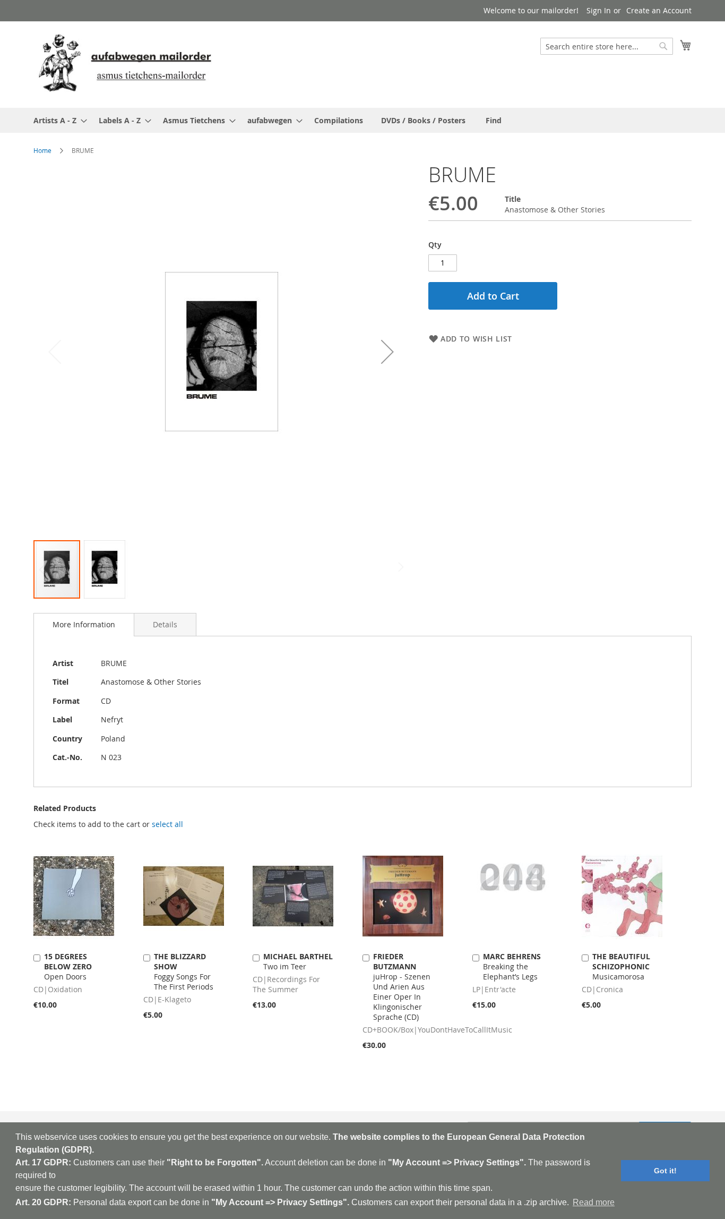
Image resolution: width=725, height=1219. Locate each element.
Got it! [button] (665, 1170)
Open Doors (68, 966)
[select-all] (167, 824)
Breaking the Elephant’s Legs (512, 966)
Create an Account (659, 10)
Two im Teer (298, 961)
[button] (387, 351)
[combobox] (606, 46)
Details (165, 624)
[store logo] (124, 64)
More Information (84, 624)
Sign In (598, 10)
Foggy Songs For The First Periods (183, 971)
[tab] (83, 624)
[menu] (362, 120)
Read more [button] (594, 1202)
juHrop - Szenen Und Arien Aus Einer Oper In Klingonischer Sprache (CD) (401, 986)
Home (42, 150)
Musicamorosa (621, 966)
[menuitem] (57, 120)
